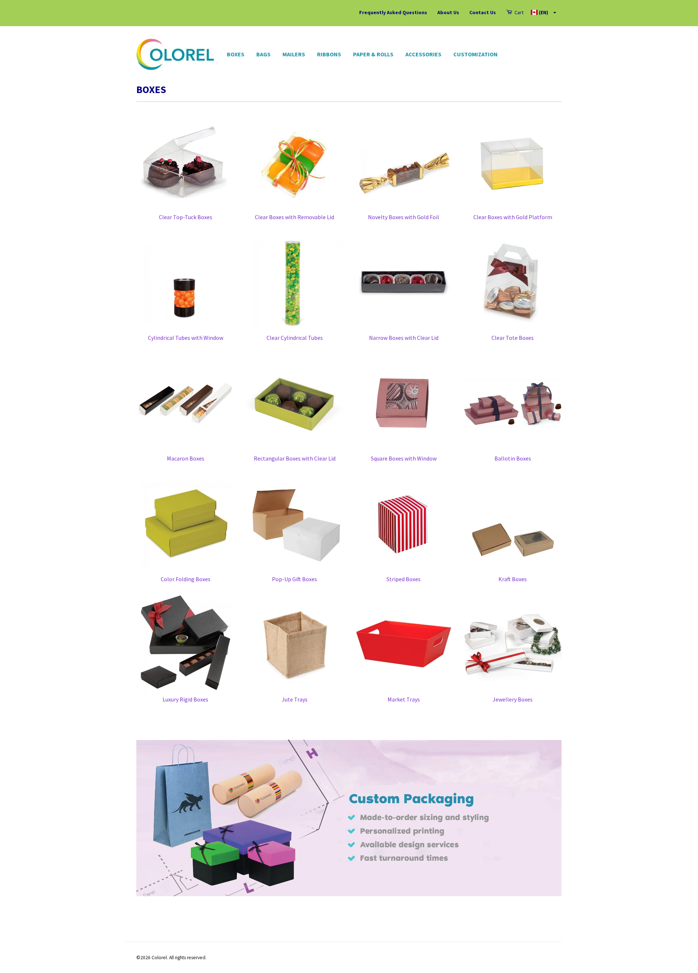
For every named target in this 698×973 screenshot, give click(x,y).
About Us (448, 12)
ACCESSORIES (423, 54)
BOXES (235, 54)
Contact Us (482, 12)
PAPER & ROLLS (373, 54)
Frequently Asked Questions (393, 12)
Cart (518, 12)
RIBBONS (329, 54)
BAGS (263, 54)
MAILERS (293, 54)
